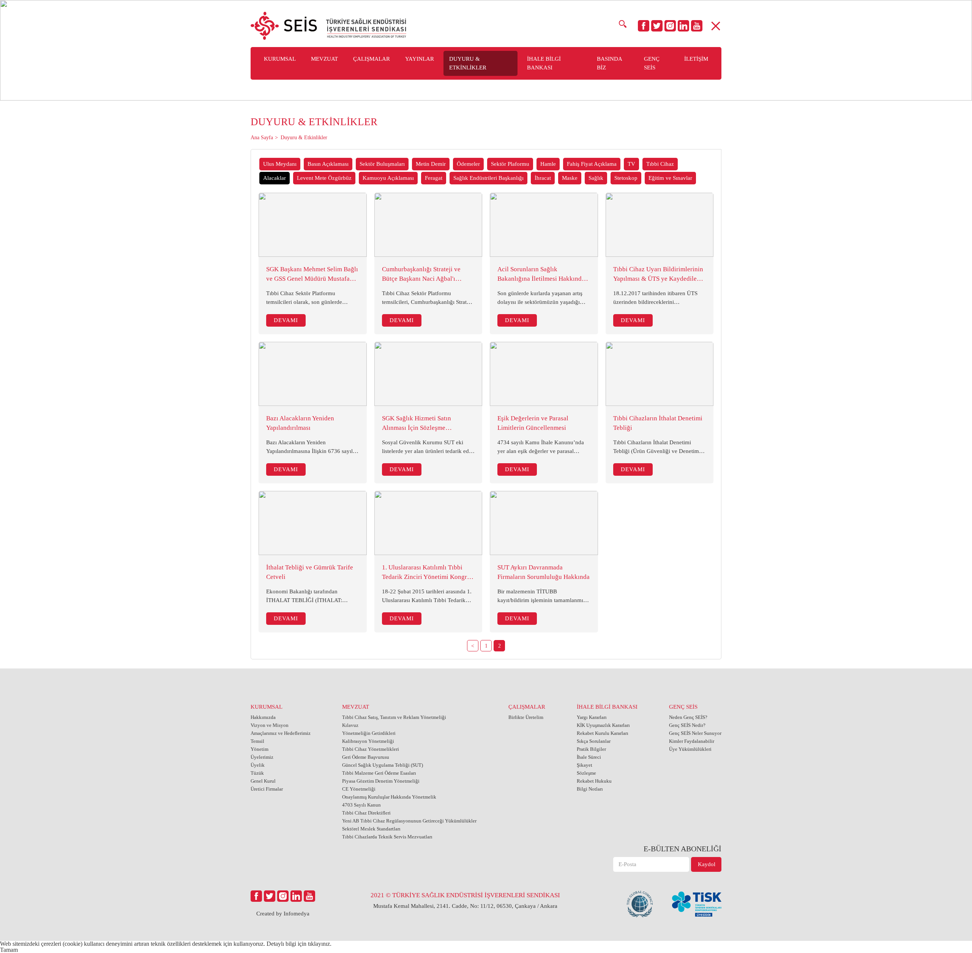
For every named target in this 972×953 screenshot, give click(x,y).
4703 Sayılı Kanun (361, 805)
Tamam (9, 950)
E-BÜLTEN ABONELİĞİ (682, 848)
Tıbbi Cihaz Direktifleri (366, 813)
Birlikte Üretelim (525, 717)
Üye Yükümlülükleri (690, 749)
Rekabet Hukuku (594, 781)
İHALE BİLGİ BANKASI (607, 707)
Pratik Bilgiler (591, 749)
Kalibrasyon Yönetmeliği (368, 741)
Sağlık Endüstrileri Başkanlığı (488, 178)
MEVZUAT (355, 707)
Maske (570, 178)
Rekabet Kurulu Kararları (602, 733)
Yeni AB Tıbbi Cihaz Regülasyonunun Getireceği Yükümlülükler (409, 821)
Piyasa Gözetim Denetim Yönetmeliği (381, 781)
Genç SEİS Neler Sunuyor (695, 733)
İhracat (543, 178)
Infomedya (296, 914)
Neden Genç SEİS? (688, 717)
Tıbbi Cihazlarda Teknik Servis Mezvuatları (387, 837)
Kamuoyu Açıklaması (388, 178)
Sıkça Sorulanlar (594, 741)
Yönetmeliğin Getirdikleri (369, 733)
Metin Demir (431, 164)
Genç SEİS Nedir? (687, 725)
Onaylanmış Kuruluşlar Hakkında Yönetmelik (389, 797)
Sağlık (596, 178)
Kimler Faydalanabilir (691, 741)
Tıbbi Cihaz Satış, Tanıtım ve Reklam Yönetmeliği (394, 717)
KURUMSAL (266, 707)
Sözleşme (586, 773)
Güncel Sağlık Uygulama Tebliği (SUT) (382, 765)
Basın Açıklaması (328, 164)
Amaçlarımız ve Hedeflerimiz (281, 733)
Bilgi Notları (590, 789)
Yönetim (259, 749)
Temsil (257, 741)
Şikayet (584, 765)
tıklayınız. (319, 943)
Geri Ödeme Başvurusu (365, 757)
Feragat (433, 178)
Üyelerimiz (262, 757)
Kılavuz (350, 725)
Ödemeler (468, 164)
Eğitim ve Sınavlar (670, 178)
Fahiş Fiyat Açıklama (592, 164)
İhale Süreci (589, 757)
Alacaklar (274, 178)
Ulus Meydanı (280, 164)
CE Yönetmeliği (359, 789)
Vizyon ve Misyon (270, 725)
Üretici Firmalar (267, 789)
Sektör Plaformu (510, 164)
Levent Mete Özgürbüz (324, 178)
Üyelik (258, 765)
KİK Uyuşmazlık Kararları (603, 725)
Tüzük (257, 773)
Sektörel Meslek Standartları (371, 829)
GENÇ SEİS (683, 707)
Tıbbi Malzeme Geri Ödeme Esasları (379, 773)
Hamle (548, 164)
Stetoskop (625, 178)
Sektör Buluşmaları (382, 164)
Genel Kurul (263, 781)
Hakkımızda (263, 717)
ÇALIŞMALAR (526, 707)
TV (631, 164)
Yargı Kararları (592, 717)
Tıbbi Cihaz (660, 164)
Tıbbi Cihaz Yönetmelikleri (370, 749)
